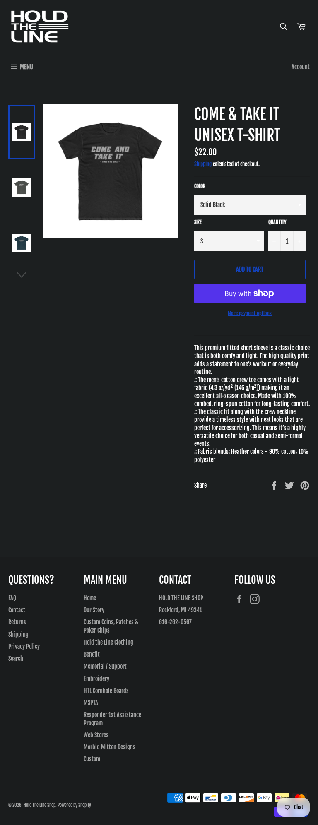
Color (199, 186)
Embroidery (96, 678)
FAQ (12, 597)
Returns (17, 621)
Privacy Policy (24, 646)
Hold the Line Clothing (108, 642)
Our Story (94, 609)
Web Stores (96, 734)
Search (15, 658)
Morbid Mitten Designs (109, 746)
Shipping (203, 164)
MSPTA (91, 702)
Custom (92, 758)
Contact (16, 609)
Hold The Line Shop (39, 805)
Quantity (277, 222)
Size (198, 222)
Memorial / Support (105, 666)
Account (301, 66)
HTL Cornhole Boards (106, 690)
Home (90, 597)
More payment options (250, 313)
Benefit (92, 654)
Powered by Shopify (74, 805)
